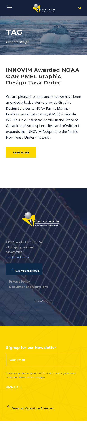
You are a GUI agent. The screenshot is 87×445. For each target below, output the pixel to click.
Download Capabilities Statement (32, 408)
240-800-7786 (14, 252)
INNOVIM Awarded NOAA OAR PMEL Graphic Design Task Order (43, 76)
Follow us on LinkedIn (27, 271)
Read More (21, 152)
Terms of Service (28, 377)
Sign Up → (14, 387)
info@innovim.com (17, 257)
